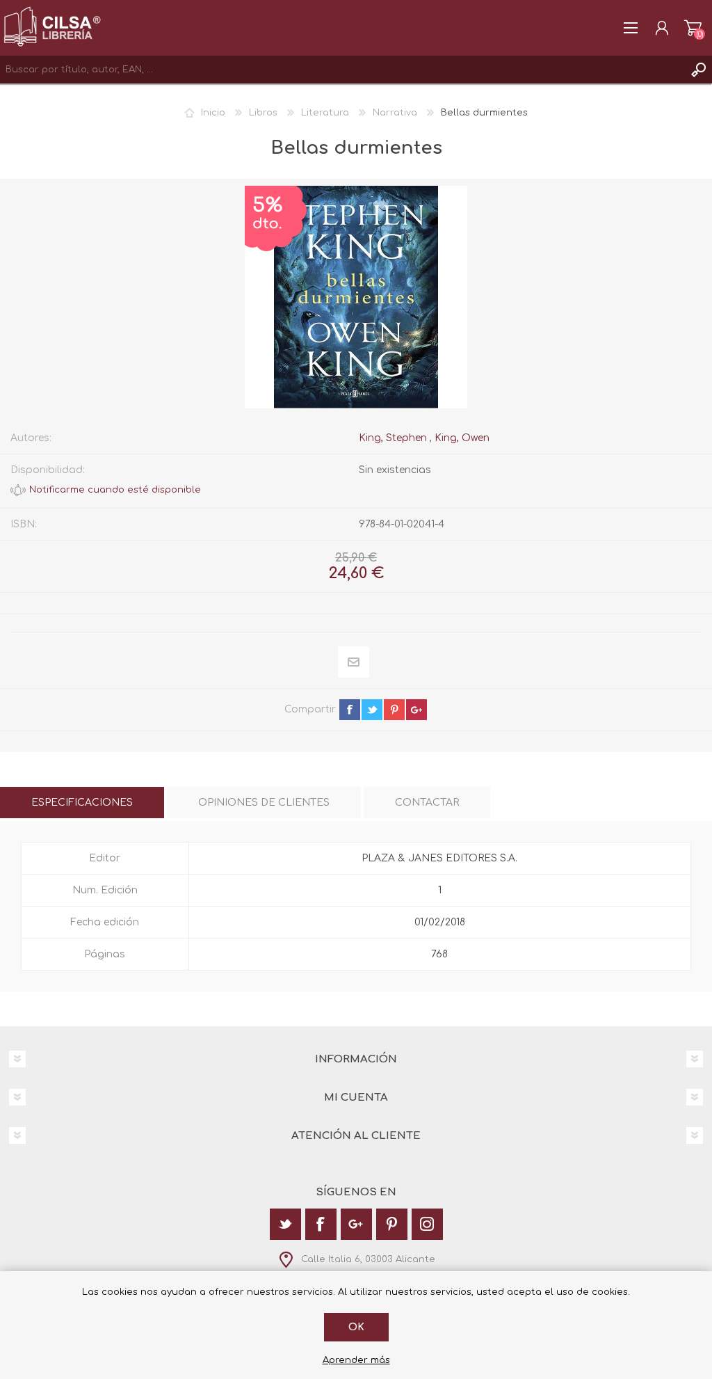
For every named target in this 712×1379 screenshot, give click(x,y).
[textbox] (342, 69)
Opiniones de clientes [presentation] (264, 802)
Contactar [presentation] (427, 802)
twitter (372, 709)
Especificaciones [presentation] (82, 802)
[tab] (82, 802)
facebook (349, 709)
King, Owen (462, 438)
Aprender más (356, 1360)
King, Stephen (393, 438)
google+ (416, 709)
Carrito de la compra (693, 28)
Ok (356, 1327)
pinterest (394, 709)
